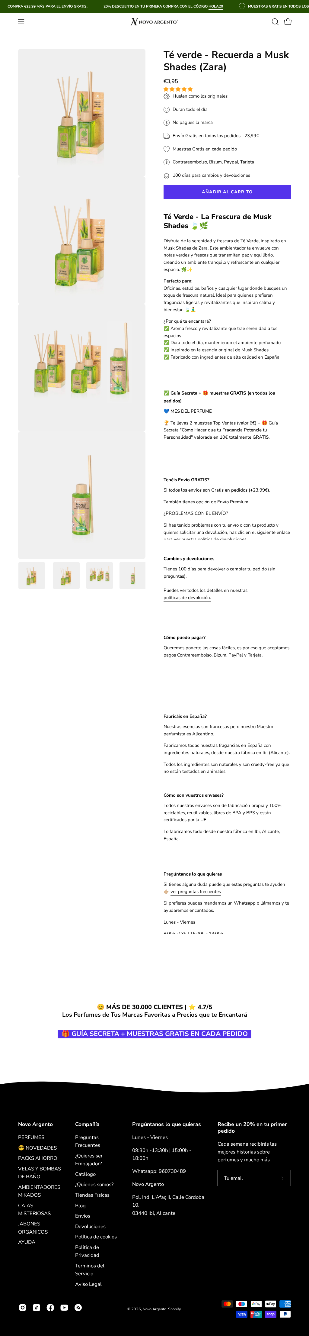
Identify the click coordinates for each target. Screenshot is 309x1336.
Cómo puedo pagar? (184, 637)
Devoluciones (90, 1226)
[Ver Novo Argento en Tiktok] (36, 1307)
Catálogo (85, 1173)
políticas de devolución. (187, 598)
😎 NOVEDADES (37, 1147)
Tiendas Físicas (92, 1195)
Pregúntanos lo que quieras (193, 874)
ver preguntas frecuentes (195, 892)
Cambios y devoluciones (189, 559)
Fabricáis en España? (185, 716)
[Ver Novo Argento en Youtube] (64, 1307)
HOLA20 (216, 6)
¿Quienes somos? (94, 1184)
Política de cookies (96, 1236)
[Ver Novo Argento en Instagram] (22, 1307)
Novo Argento (35, 1124)
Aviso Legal (88, 1284)
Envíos (82, 1215)
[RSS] (78, 1307)
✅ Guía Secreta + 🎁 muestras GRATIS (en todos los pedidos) (219, 397)
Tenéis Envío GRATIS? (186, 480)
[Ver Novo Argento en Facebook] (50, 1307)
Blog (80, 1205)
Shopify (174, 1309)
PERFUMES (31, 1137)
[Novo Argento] (154, 21)
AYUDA (26, 1242)
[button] (179, 89)
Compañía (87, 1124)
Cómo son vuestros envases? (194, 795)
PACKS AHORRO (37, 1158)
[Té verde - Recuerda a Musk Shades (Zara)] (31, 575)
